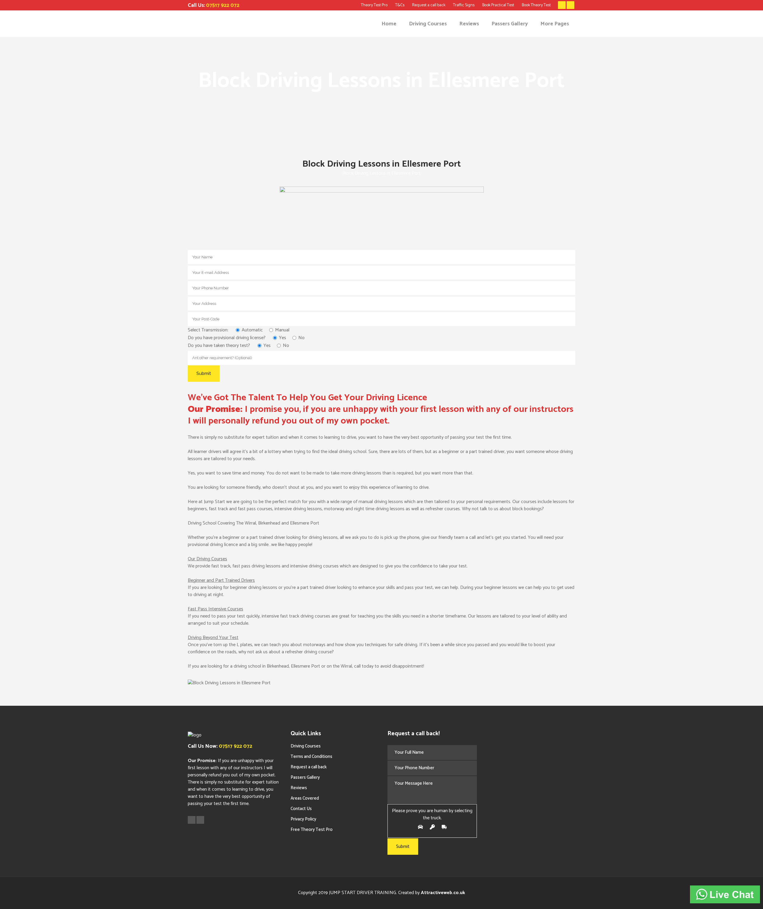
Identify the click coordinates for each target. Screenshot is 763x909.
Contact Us (301, 808)
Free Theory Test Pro (312, 829)
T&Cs (399, 5)
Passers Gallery (305, 777)
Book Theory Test (536, 5)
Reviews (299, 788)
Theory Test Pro (374, 5)
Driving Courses (306, 746)
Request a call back (428, 5)
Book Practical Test (498, 5)
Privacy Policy (303, 819)
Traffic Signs (463, 5)
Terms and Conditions (311, 756)
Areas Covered (305, 798)
